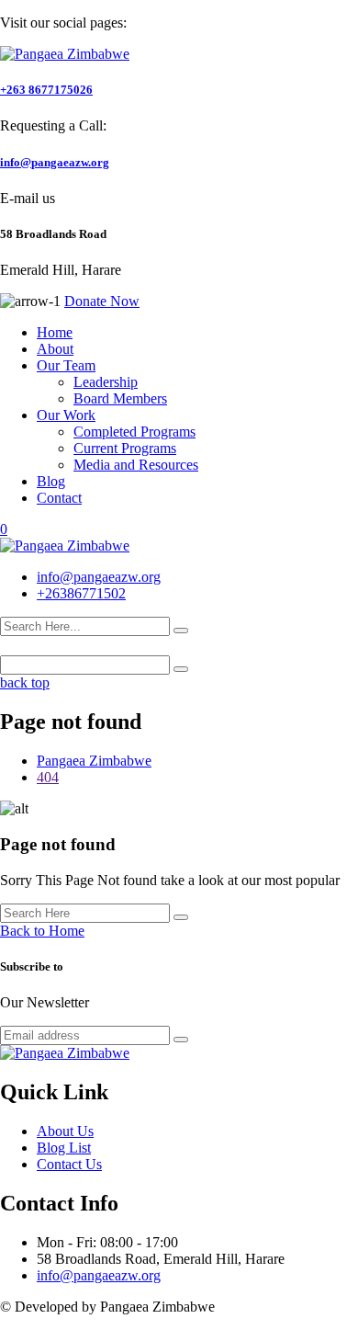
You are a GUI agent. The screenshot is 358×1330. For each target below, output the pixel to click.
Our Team (66, 365)
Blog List (64, 1147)
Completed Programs (134, 431)
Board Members (120, 398)
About (55, 349)
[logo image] (64, 545)
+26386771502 (81, 593)
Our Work (66, 415)
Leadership (105, 382)
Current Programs (124, 448)
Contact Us (69, 1164)
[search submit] (180, 630)
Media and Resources (135, 464)
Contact (59, 498)
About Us (65, 1131)
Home (55, 332)
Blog (51, 481)
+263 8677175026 (46, 90)
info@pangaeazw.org (54, 162)
